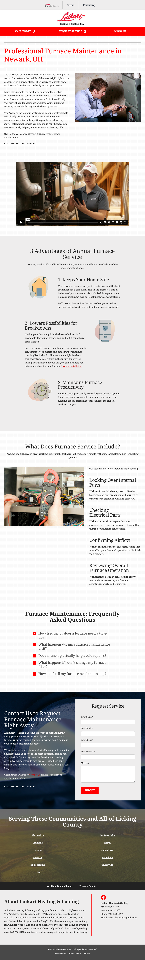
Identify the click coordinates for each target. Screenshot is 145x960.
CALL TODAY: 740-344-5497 (19, 143)
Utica (37, 872)
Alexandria (38, 835)
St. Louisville (37, 864)
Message (85, 763)
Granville (38, 842)
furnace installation (71, 366)
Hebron (38, 849)
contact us (34, 774)
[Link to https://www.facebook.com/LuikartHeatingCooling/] (103, 897)
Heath (107, 842)
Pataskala (107, 857)
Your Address (88, 751)
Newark (37, 857)
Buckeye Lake (107, 835)
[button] (72, 635)
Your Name (87, 716)
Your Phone (87, 740)
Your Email (87, 728)
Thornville (107, 864)
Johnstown (107, 849)
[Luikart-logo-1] (72, 12)
